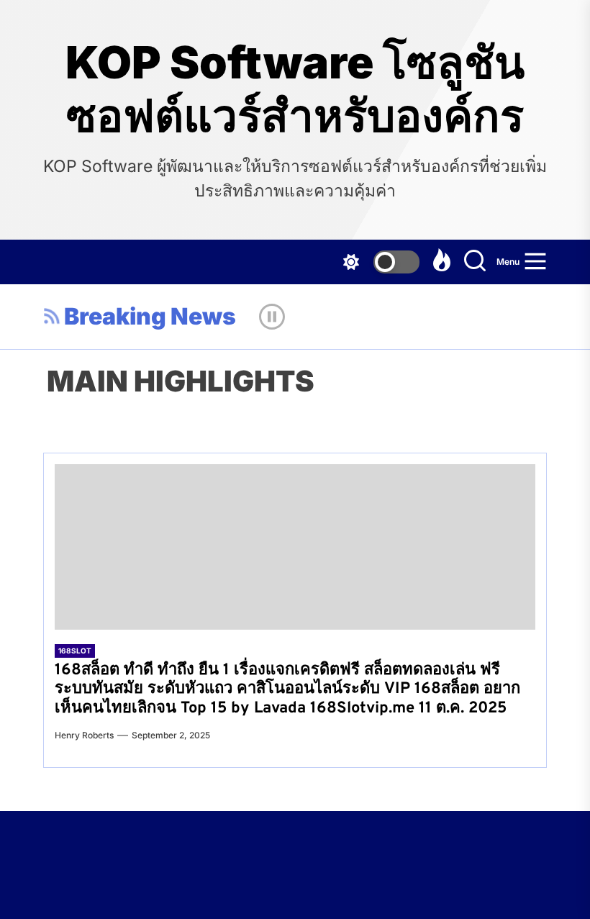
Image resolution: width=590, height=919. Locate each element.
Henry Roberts (84, 735)
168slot (74, 650)
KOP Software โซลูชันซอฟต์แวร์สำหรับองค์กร (295, 89)
